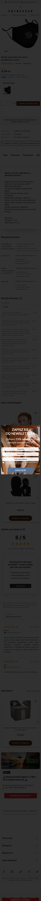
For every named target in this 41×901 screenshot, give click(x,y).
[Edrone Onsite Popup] (20, 450)
